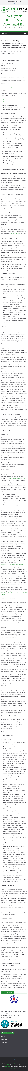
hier (10, 782)
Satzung (3, 1036)
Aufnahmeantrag (19, 207)
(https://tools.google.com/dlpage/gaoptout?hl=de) (13, 564)
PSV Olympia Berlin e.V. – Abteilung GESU (14, 20)
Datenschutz (4, 1042)
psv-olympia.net (7, 99)
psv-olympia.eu (7, 101)
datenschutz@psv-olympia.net (12, 87)
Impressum (4, 1039)
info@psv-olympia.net (10, 73)
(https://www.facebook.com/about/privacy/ (11, 730)
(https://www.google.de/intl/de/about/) (16, 478)
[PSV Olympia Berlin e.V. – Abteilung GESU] (3, 33)
